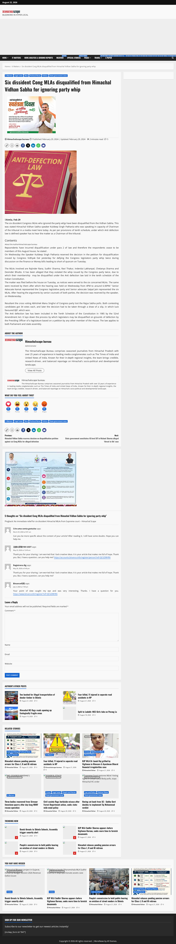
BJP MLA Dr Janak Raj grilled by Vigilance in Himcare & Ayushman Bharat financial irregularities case (100, 764)
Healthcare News (97, 752)
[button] (7, 145)
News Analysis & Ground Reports (38, 57)
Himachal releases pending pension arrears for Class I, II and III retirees (21, 762)
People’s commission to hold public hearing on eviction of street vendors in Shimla (11, 848)
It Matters (16, 57)
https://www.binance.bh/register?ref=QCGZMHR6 (35, 594)
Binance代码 (19, 583)
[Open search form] (173, 58)
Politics (45, 76)
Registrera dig (19, 565)
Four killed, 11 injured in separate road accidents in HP (69, 697)
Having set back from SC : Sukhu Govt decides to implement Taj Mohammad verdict (99, 804)
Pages (86, 57)
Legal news (19, 76)
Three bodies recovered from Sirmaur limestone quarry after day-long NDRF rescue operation (21, 804)
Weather (60, 57)
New (26, 76)
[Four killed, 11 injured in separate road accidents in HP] (62, 745)
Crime (87, 752)
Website (8, 663)
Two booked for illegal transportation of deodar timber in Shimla (11, 697)
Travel (99, 57)
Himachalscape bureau (18, 139)
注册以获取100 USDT (22, 547)
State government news (58, 76)
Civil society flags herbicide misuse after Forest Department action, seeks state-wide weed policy (61, 804)
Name (7, 645)
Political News (35, 76)
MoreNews (99, 941)
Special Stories (74, 57)
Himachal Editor (12, 767)
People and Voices (69, 792)
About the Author (12, 244)
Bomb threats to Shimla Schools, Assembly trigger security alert (11, 832)
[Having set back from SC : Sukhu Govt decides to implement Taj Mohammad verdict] (100, 786)
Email (7, 654)
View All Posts (35, 370)
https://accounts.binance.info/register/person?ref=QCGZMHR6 (82, 557)
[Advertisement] (88, 37)
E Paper (108, 57)
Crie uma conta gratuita (24, 528)
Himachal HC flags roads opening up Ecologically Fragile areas (11, 713)
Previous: (31, 438)
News (4, 57)
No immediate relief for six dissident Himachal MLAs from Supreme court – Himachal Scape (55, 521)
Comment (10, 610)
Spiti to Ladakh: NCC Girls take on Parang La (69, 713)
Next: (92, 438)
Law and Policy (12, 752)
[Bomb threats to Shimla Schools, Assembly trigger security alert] (25, 881)
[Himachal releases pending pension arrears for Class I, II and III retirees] (23, 745)
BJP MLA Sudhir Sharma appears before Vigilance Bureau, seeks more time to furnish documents (69, 832)
